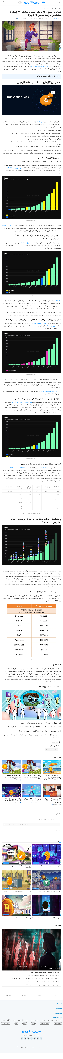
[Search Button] (3, 2)
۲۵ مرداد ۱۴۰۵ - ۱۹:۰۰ (36, 802)
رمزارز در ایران (46, 796)
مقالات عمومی (36, 863)
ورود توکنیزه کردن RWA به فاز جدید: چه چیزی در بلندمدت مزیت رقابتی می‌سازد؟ (18, 866)
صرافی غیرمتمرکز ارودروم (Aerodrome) (50, 391)
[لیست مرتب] (14, 825)
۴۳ (9, 781)
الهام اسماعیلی (54, 19)
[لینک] (23, 825)
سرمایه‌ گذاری (50, 1020)
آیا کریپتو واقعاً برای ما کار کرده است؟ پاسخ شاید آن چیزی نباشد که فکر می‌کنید (46, 917)
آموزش (52, 8)
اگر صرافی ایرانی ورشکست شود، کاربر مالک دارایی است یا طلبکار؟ (17, 891)
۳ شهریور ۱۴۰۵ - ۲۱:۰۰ (36, 781)
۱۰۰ (51, 804)
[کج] (7, 825)
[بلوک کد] (21, 825)
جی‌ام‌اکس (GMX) (51, 326)
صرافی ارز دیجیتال (34, 1020)
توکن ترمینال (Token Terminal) (40, 66)
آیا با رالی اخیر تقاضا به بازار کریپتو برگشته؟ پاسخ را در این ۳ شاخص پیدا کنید (32, 777)
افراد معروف (43, 1020)
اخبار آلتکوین (26, 772)
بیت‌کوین (20, 1020)
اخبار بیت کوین (47, 772)
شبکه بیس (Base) (7, 226)
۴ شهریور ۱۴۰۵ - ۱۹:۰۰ (57, 781)
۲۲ (30, 802)
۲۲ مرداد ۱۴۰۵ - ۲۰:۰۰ (16, 802)
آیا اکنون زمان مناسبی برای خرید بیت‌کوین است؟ (51, 866)
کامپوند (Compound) (24, 468)
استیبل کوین (12, 1020)
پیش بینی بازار (58, 1023)
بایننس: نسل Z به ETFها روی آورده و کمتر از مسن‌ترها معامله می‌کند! (32, 800)
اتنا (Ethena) (14, 402)
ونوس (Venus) (13, 468)
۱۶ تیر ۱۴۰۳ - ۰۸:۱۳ (43, 19)
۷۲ (30, 781)
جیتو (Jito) (58, 301)
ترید (4, 796)
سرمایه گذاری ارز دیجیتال (52, 749)
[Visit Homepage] (34, 2)
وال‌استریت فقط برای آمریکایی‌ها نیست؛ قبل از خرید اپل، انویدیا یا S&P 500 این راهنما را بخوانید (38, 967)
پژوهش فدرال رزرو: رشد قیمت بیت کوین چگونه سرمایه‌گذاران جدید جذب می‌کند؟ (12, 777)
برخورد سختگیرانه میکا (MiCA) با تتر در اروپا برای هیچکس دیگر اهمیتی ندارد (47, 892)
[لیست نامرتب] (16, 825)
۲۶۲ (50, 968)
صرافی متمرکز (5, 888)
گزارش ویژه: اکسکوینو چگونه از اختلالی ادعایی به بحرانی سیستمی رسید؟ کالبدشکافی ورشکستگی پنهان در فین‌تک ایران (35, 978)
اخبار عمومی (26, 796)
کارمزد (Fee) (40, 122)
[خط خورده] (11, 825)
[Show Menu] (59, 2)
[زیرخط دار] (9, 825)
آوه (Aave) (43, 468)
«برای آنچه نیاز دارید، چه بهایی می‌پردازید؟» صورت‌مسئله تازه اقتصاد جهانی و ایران (42, 985)
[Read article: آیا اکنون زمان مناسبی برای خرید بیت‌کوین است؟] (46, 854)
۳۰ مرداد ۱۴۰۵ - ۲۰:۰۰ (57, 804)
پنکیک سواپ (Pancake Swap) (39, 323)
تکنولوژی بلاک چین (45, 1023)
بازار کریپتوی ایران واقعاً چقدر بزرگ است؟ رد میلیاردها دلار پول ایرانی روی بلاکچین (53, 800)
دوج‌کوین (26, 1020)
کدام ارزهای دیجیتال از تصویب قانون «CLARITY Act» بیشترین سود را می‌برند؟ (16, 917)
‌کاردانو (24, 1023)
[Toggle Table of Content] (57, 76)
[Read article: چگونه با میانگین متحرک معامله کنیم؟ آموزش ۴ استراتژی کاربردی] (11, 790)
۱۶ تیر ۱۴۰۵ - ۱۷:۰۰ (56, 968)
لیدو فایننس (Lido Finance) (27, 243)
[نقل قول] (18, 825)
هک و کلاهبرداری (5, 1023)
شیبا (16, 1023)
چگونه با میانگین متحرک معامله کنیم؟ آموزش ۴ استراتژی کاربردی (12, 800)
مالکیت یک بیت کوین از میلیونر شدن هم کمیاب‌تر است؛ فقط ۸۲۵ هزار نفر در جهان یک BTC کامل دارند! (52, 777)
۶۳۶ (10, 802)
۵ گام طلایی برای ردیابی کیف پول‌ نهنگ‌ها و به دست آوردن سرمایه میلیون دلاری (43, 982)
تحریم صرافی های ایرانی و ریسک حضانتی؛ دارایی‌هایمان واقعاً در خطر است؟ (43, 975)
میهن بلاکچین (58, 8)
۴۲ (51, 781)
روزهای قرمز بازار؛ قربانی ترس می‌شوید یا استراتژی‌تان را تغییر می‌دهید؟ (45, 972)
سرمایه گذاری (47, 8)
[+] (27, 824)
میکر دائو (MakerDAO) (26, 402)
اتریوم (33, 1023)
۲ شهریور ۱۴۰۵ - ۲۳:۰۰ (16, 781)
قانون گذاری (58, 1020)
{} (25, 824)
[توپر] (5, 825)
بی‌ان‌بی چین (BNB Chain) (14, 168)
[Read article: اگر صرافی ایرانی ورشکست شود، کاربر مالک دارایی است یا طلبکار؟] (16, 880)
